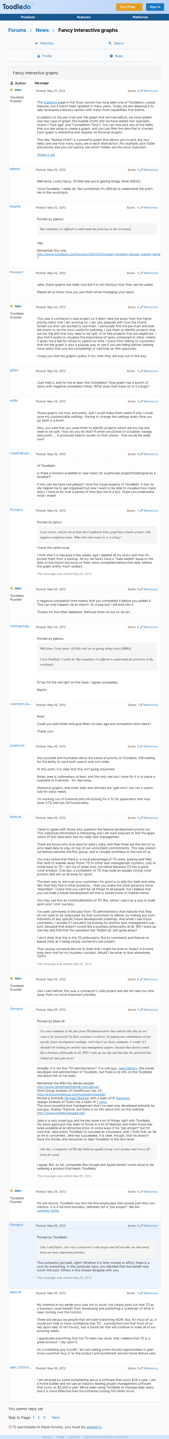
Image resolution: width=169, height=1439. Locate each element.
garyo (14, 370)
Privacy (47, 1437)
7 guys (102, 1102)
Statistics (50, 102)
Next (56, 1417)
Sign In (155, 7)
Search (119, 43)
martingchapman (22, 626)
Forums (17, 30)
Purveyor (16, 272)
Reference (150, 91)
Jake (17, 90)
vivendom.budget (23, 704)
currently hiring (48, 1210)
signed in (93, 1427)
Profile (47, 56)
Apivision (123, 1098)
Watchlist (47, 43)
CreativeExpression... (25, 453)
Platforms (140, 17)
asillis (14, 400)
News (42, 30)
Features (84, 17)
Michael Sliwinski (76, 1098)
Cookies (74, 1437)
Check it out (46, 154)
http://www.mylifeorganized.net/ (61, 1113)
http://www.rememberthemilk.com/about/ (68, 1087)
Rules (119, 56)
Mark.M (15, 817)
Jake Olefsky (127, 1068)
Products (28, 17)
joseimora (17, 745)
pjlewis (15, 169)
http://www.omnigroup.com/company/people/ (71, 1094)
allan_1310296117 (22, 1367)
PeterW (16, 206)
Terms (61, 1437)
